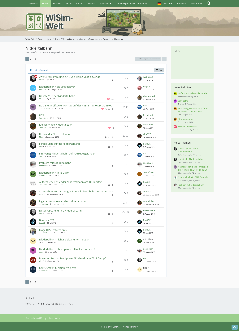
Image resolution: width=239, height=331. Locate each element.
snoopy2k (42, 165)
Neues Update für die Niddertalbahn (60, 210)
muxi (145, 105)
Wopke (146, 86)
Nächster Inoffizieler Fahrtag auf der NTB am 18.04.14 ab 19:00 (75, 105)
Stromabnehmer (186, 119)
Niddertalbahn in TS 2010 (54, 172)
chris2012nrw (44, 233)
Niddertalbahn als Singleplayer (57, 86)
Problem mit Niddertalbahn (55, 162)
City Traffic (183, 100)
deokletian (148, 248)
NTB (41, 115)
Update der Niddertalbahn (54, 134)
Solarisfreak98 (44, 108)
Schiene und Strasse (187, 126)
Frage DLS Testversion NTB (54, 230)
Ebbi (179, 115)
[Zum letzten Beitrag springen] (139, 78)
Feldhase (181, 96)
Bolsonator (43, 89)
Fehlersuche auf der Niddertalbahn (59, 143)
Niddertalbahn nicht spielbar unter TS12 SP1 (65, 239)
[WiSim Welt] (119, 21)
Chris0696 (43, 127)
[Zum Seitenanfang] (235, 327)
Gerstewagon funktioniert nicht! (57, 268)
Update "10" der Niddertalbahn (57, 96)
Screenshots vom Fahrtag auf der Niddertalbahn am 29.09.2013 (76, 191)
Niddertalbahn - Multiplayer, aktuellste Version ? (67, 249)
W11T (41, 261)
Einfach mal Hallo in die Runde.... (193, 93)
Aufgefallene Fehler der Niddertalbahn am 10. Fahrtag (70, 182)
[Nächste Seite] (35, 59)
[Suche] (209, 3)
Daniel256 (43, 175)
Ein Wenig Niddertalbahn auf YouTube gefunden (67, 153)
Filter (161, 70)
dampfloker (43, 204)
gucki (41, 252)
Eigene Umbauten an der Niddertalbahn (62, 201)
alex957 (147, 134)
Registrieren (196, 3)
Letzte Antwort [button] (41, 70)
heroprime (182, 130)
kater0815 (43, 185)
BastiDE (146, 143)
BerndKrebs (43, 118)
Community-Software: (119, 326)
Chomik (181, 104)
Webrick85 (148, 76)
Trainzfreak (148, 172)
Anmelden (181, 3)
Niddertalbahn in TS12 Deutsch (193, 177)
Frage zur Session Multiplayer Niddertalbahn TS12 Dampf (72, 258)
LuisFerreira (43, 271)
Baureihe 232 (46, 220)
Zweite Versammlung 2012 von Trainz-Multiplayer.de (69, 76)
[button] (165, 3)
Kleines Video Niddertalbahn (55, 124)
